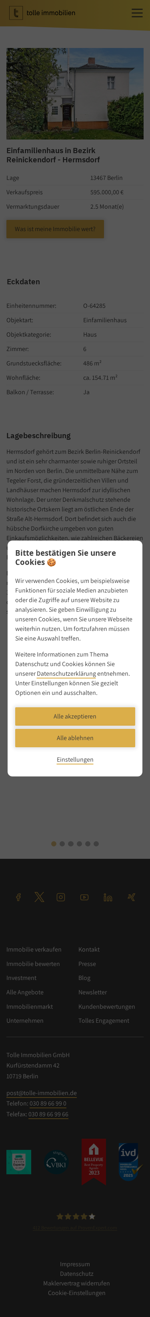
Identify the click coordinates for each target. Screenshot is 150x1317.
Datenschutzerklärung (66, 673)
